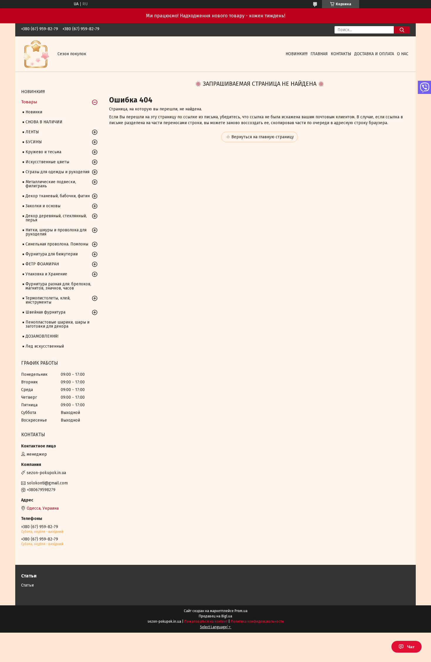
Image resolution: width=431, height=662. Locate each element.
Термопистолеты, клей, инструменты (48, 300)
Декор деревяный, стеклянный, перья (56, 218)
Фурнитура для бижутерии (52, 254)
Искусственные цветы (47, 161)
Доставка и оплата (374, 53)
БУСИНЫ (34, 141)
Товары (29, 102)
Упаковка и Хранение (46, 274)
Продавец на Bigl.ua (215, 616)
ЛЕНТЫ (32, 131)
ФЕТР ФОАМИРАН (42, 264)
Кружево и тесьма (43, 151)
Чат (411, 646)
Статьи (27, 585)
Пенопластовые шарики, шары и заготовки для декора (57, 324)
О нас (402, 53)
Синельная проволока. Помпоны (57, 244)
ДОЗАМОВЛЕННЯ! (42, 336)
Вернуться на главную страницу (262, 136)
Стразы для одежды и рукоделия (57, 171)
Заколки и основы (43, 205)
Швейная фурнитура (45, 312)
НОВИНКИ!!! (297, 53)
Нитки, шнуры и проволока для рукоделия (56, 232)
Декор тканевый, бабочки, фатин (58, 195)
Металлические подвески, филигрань (51, 183)
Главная (319, 53)
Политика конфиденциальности (257, 621)
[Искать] (402, 29)
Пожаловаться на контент (206, 621)
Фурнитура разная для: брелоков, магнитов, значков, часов (58, 286)
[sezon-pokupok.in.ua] (35, 53)
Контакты (341, 53)
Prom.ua (241, 611)
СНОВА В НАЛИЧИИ (44, 121)
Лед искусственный (45, 346)
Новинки (34, 112)
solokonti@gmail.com (47, 483)
